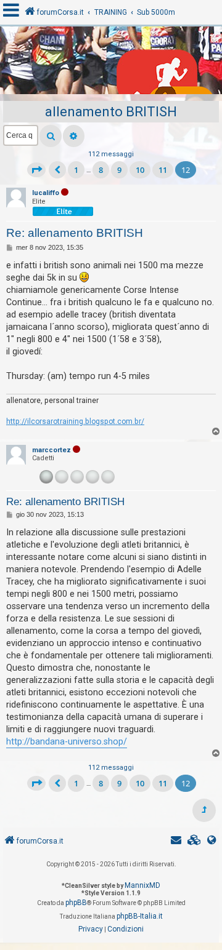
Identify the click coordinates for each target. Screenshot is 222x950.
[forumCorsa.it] (111, 63)
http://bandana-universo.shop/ (66, 741)
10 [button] (140, 169)
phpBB (76, 902)
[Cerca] (50, 136)
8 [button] (101, 169)
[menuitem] (194, 841)
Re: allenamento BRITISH (74, 232)
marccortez (51, 450)
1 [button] (76, 169)
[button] (36, 169)
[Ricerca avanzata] (73, 136)
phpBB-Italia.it (140, 916)
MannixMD (142, 885)
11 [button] (162, 169)
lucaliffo (45, 193)
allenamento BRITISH (111, 111)
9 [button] (119, 169)
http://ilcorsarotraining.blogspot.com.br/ (75, 421)
